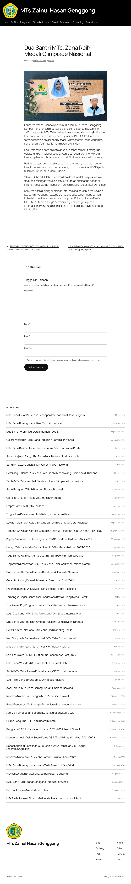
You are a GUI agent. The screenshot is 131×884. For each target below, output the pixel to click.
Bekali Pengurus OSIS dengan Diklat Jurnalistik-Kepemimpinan (43, 704)
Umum (51, 60)
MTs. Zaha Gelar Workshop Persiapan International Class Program (45, 415)
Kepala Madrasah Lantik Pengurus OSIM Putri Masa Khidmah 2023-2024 (49, 539)
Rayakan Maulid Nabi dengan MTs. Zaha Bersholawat (37, 696)
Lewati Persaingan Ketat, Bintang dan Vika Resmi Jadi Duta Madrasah (47, 522)
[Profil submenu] (17, 22)
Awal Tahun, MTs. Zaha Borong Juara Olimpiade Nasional (40, 687)
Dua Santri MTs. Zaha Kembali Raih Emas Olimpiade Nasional (42, 572)
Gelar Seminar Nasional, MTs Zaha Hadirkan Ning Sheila (39, 629)
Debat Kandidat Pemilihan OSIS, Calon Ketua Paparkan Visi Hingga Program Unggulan (45, 747)
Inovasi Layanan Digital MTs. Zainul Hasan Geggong (37, 773)
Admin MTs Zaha (39, 60)
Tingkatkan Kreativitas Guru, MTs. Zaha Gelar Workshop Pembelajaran (48, 563)
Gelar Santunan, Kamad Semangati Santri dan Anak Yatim (40, 580)
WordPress (120, 876)
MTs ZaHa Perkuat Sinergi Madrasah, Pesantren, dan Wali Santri (44, 798)
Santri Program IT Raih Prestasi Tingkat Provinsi (34, 489)
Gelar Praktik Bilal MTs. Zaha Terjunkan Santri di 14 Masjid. (40, 439)
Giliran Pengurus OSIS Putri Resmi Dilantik (31, 720)
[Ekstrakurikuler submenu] (48, 22)
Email (27, 336)
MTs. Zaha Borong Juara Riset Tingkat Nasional (34, 423)
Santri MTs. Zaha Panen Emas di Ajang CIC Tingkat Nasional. (42, 671)
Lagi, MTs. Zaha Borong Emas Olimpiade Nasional (35, 679)
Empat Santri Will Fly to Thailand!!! (26, 506)
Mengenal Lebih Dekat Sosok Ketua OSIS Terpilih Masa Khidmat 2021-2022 (50, 737)
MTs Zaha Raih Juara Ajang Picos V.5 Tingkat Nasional (38, 646)
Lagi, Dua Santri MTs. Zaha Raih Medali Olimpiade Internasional (43, 613)
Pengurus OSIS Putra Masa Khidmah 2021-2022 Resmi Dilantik (43, 729)
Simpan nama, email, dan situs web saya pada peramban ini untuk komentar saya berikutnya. (63, 360)
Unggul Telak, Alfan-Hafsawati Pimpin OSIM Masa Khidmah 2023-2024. (48, 547)
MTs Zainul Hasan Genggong (57, 10)
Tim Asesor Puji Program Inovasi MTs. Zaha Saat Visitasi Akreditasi (45, 605)
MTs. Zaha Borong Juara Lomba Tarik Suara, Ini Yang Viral (40, 765)
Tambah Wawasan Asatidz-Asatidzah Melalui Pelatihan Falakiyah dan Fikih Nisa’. (54, 530)
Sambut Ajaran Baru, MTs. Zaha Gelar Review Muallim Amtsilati (43, 456)
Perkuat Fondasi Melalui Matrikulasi (27, 790)
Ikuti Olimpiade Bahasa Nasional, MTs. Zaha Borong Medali (41, 638)
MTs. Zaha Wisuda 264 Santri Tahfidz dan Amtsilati (36, 663)
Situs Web (28, 348)
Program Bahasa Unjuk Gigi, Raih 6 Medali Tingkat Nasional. (41, 588)
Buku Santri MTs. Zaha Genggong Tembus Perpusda (37, 781)
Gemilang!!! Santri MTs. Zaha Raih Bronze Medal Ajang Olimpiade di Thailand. (52, 472)
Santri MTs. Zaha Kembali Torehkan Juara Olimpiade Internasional (45, 481)
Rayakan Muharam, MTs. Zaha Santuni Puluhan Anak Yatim (41, 757)
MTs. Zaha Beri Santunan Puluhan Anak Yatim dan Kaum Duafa (43, 448)
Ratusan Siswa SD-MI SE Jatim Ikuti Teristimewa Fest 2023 (41, 654)
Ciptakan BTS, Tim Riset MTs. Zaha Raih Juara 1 (34, 497)
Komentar (28, 290)
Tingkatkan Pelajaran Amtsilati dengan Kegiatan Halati (38, 514)
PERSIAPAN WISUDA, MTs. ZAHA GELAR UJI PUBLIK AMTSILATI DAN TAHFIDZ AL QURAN (32, 248)
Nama (27, 324)
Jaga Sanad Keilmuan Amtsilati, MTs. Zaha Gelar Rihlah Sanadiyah (45, 555)
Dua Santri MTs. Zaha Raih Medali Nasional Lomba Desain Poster (44, 621)
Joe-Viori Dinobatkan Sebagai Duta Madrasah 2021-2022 (40, 712)
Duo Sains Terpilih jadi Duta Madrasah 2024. (32, 431)
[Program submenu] (29, 22)
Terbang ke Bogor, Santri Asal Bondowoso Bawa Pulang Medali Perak (47, 596)
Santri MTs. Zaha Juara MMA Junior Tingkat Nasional (37, 464)
